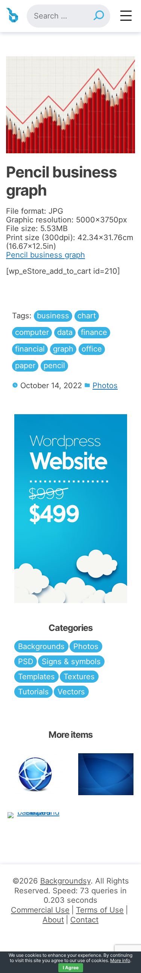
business (53, 315)
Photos (105, 385)
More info (120, 960)
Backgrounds (41, 646)
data (65, 332)
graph (63, 348)
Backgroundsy (65, 880)
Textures (79, 676)
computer (32, 332)
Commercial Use (40, 909)
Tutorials (33, 691)
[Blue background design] (106, 774)
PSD (25, 661)
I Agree (71, 967)
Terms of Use (100, 909)
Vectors (71, 691)
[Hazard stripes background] (35, 814)
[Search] (98, 16)
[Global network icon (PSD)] (35, 774)
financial (30, 348)
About (53, 919)
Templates (36, 676)
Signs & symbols (71, 661)
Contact (84, 919)
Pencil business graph (45, 254)
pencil (54, 365)
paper (25, 365)
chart (86, 315)
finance (94, 332)
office (92, 348)
